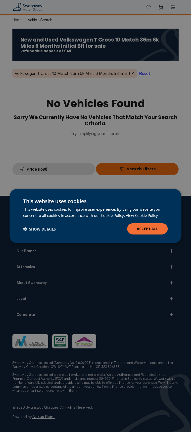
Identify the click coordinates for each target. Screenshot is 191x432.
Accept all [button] (147, 228)
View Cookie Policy (142, 215)
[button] (39, 229)
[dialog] (95, 216)
